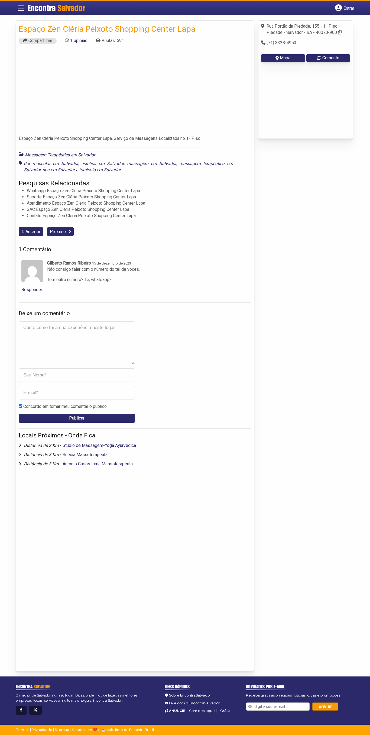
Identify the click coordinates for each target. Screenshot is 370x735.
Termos (22, 730)
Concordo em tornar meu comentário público (65, 406)
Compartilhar (39, 40)
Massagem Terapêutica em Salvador (60, 154)
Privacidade (42, 730)
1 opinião (78, 40)
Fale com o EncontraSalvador (194, 703)
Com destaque (202, 711)
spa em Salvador (59, 169)
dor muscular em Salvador (51, 163)
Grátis (225, 711)
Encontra (56, 8)
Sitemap (62, 730)
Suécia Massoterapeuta (85, 454)
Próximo (58, 231)
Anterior (32, 231)
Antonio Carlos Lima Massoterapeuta (98, 463)
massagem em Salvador (151, 163)
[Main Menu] (21, 8)
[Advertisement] (135, 92)
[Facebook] (21, 710)
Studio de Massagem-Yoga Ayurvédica (99, 445)
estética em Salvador (102, 163)
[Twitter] (35, 710)
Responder (31, 289)
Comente (330, 57)
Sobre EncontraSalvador (190, 695)
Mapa (285, 57)
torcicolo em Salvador (100, 169)
